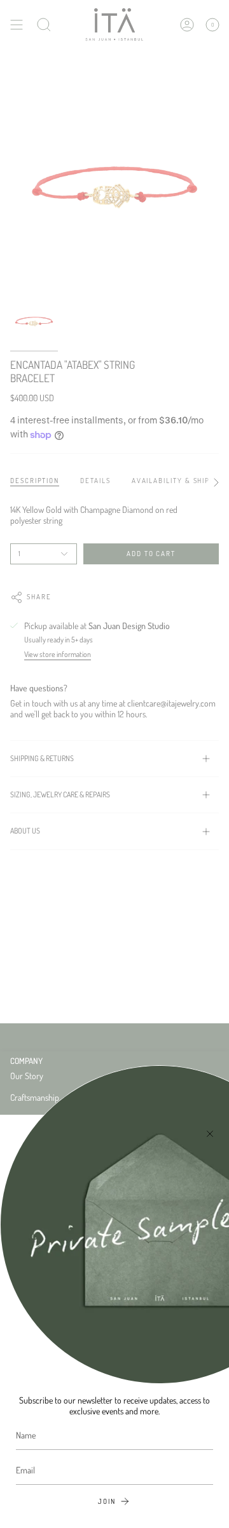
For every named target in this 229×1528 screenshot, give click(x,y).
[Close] (210, 1133)
